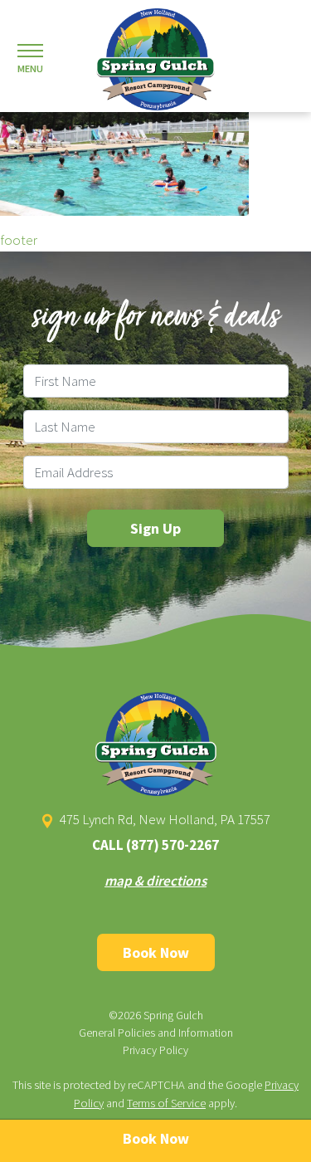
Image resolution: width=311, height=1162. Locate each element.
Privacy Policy (155, 1049)
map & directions (155, 881)
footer (18, 240)
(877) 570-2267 (172, 845)
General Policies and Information (156, 1032)
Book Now (156, 952)
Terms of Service (166, 1103)
